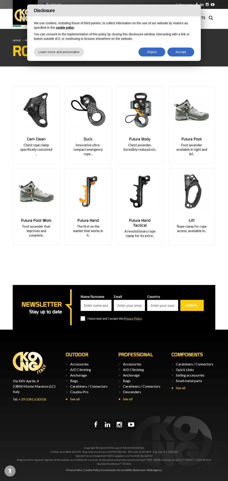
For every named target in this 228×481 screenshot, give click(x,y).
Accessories (79, 364)
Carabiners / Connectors (89, 386)
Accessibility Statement (131, 470)
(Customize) (108, 470)
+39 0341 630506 (32, 399)
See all (75, 399)
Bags (74, 381)
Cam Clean (36, 139)
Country (153, 297)
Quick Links (185, 369)
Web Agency (154, 470)
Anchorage (78, 375)
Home (17, 40)
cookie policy (65, 27)
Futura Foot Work (36, 220)
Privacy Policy (133, 318)
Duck (88, 139)
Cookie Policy (92, 470)
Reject (152, 52)
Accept (181, 52)
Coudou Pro (79, 392)
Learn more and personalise (58, 52)
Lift (192, 220)
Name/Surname (92, 297)
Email (118, 297)
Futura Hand (88, 220)
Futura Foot (191, 139)
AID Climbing (80, 369)
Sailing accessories (190, 375)
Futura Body (140, 139)
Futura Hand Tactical (140, 223)
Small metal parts (189, 381)
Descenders (132, 392)
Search (210, 17)
